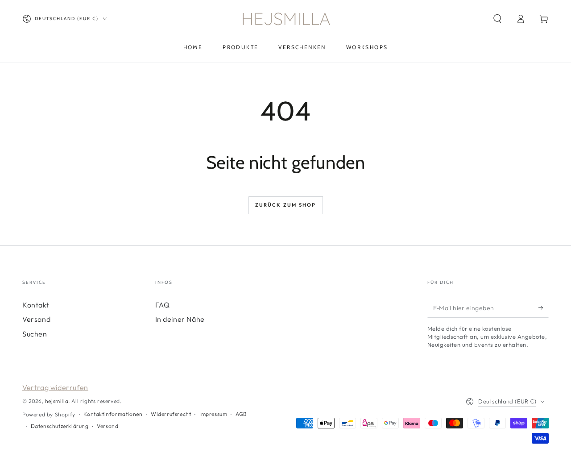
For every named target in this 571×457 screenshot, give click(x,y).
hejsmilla (56, 401)
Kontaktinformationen (112, 414)
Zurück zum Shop (285, 205)
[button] (497, 19)
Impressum (213, 414)
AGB (241, 414)
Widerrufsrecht (171, 414)
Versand (36, 319)
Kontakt (35, 304)
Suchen (34, 333)
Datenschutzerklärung (60, 426)
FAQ (162, 304)
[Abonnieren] (543, 307)
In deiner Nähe (180, 319)
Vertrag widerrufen (55, 387)
